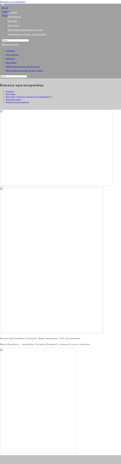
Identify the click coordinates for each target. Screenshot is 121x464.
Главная (10, 50)
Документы (12, 54)
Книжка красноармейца (17, 102)
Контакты (11, 62)
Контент (10, 58)
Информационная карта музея (23, 66)
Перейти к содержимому (13, 2)
